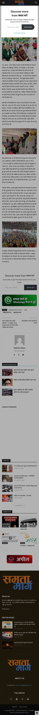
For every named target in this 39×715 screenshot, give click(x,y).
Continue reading (19, 33)
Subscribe (28, 27)
